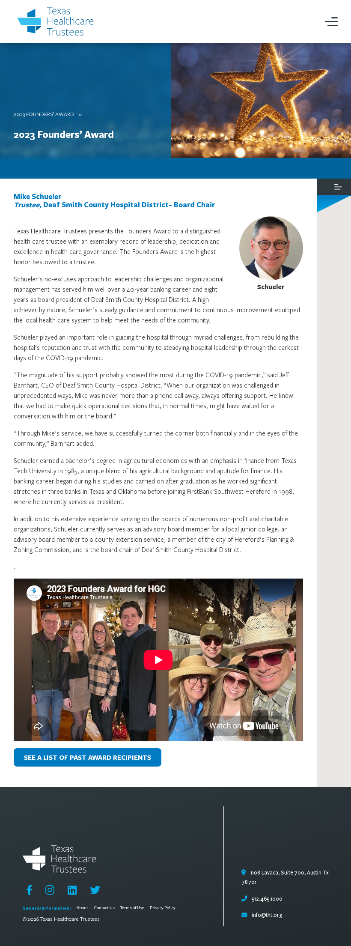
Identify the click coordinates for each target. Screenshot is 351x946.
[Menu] (331, 21)
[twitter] (95, 889)
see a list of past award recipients (87, 757)
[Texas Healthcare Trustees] (58, 21)
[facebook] (29, 889)
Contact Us (104, 907)
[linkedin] (72, 889)
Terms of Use (132, 907)
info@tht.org (267, 915)
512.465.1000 (266, 898)
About (82, 907)
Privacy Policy (163, 907)
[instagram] (50, 889)
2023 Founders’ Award (44, 113)
